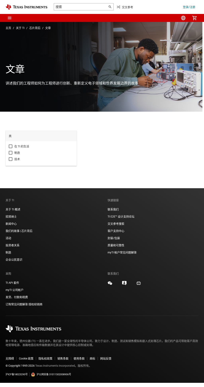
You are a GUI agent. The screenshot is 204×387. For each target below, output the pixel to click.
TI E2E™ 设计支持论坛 (121, 216)
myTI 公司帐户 (15, 289)
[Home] (26, 7)
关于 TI (20, 28)
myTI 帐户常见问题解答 (122, 252)
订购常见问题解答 (17, 304)
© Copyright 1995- (20, 365)
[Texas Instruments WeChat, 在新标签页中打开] (110, 284)
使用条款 (79, 358)
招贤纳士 (11, 216)
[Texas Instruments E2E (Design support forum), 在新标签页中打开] (124, 284)
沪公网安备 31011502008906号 (54, 374)
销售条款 (63, 358)
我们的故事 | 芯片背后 (19, 230)
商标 (92, 358)
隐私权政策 (45, 358)
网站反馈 (105, 358)
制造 (17, 152)
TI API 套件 (12, 282)
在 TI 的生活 (21, 146)
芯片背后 (34, 28)
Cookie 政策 (26, 358)
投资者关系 (13, 245)
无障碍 (10, 358)
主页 (8, 28)
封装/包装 (114, 238)
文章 (48, 28)
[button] (9, 18)
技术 (17, 159)
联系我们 (113, 209)
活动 (8, 238)
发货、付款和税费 (17, 297)
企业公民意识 (14, 259)
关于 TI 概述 (13, 209)
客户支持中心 (116, 230)
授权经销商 (35, 304)
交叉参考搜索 (116, 223)
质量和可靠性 (116, 245)
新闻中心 (11, 223)
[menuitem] (183, 18)
